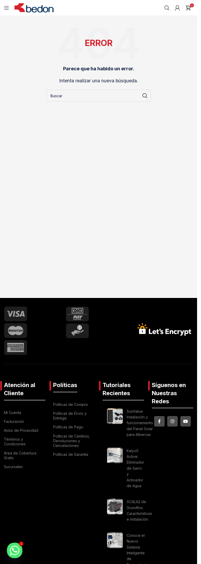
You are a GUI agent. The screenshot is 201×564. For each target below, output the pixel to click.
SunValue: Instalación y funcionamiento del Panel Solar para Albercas (140, 423)
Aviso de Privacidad (21, 430)
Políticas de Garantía (70, 454)
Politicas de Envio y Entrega (70, 415)
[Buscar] (167, 8)
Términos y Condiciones (15, 441)
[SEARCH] (145, 96)
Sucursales (13, 466)
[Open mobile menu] (6, 8)
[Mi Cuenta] (177, 8)
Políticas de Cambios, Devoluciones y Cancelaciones (71, 441)
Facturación (14, 421)
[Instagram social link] (172, 421)
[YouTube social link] (185, 421)
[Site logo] (34, 7)
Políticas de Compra (70, 404)
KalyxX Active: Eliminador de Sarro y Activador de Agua (135, 468)
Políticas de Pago (68, 427)
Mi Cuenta (12, 412)
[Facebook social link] (159, 421)
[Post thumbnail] (115, 424)
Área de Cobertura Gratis (20, 455)
